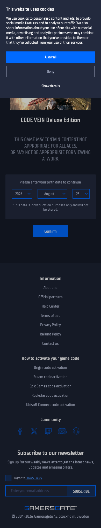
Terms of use (50, 315)
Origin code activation (50, 367)
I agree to (28, 478)
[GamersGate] (51, 511)
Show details (50, 86)
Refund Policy (50, 334)
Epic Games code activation (50, 386)
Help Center (50, 306)
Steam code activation (50, 376)
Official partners (50, 297)
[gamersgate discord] (62, 431)
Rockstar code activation (50, 395)
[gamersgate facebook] (20, 431)
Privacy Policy (50, 324)
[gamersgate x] (34, 431)
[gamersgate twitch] (48, 431)
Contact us (50, 343)
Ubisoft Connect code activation (50, 404)
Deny (50, 71)
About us (50, 287)
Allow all (50, 57)
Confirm (50, 231)
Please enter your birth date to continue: (50, 182)
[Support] (76, 431)
